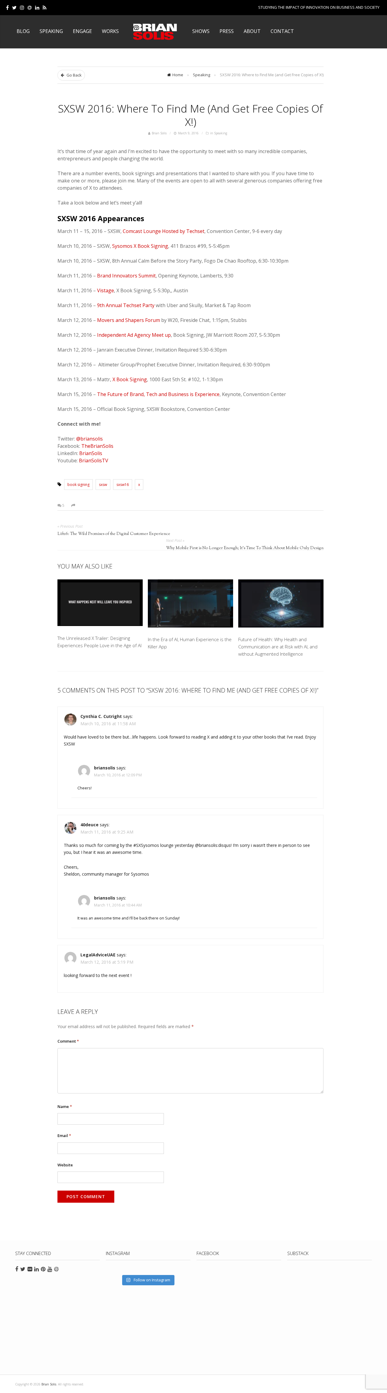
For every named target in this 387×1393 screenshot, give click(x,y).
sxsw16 (122, 484)
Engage (82, 31)
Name (64, 1106)
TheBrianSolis (97, 446)
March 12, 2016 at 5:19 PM (106, 962)
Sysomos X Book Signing (140, 246)
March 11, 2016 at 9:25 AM (106, 832)
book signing (78, 484)
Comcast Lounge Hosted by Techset (163, 231)
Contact (282, 31)
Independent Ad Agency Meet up (134, 335)
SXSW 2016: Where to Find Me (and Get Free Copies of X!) (190, 115)
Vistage (105, 290)
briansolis (104, 768)
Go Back (74, 75)
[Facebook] (7, 7)
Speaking (51, 31)
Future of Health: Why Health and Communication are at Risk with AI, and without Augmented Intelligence (277, 646)
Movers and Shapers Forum (128, 320)
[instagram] (22, 7)
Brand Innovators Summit (126, 275)
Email (64, 1135)
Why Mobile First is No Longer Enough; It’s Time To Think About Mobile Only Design (245, 548)
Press (227, 31)
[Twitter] (14, 7)
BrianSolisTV (93, 460)
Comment (68, 1041)
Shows (201, 31)
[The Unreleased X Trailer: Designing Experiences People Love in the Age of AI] (100, 603)
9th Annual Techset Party (125, 305)
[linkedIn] (37, 7)
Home (177, 74)
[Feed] (45, 7)
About (252, 31)
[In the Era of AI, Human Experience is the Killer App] (190, 604)
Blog (23, 31)
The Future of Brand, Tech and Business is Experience (158, 394)
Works (110, 31)
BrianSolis (90, 453)
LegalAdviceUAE (97, 955)
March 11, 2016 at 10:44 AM (118, 905)
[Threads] (30, 7)
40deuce (89, 825)
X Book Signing (129, 379)
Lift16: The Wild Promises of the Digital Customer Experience (113, 534)
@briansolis (89, 438)
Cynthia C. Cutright (101, 716)
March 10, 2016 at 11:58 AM (108, 723)
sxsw (103, 484)
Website (65, 1165)
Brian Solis (155, 32)
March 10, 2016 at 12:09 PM (118, 775)
